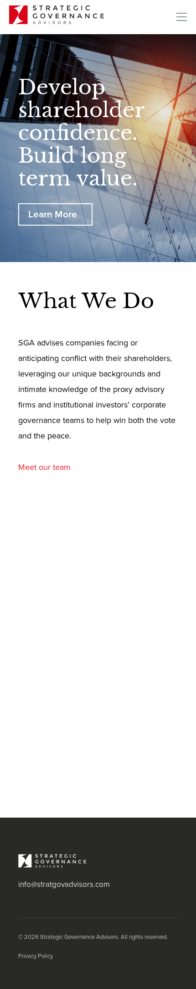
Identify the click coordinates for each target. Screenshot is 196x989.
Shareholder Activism (61, 623)
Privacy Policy (35, 956)
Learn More (52, 214)
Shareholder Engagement (70, 747)
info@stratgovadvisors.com (64, 884)
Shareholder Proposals (64, 789)
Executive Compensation (68, 706)
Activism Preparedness (64, 582)
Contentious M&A (53, 664)
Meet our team (44, 466)
